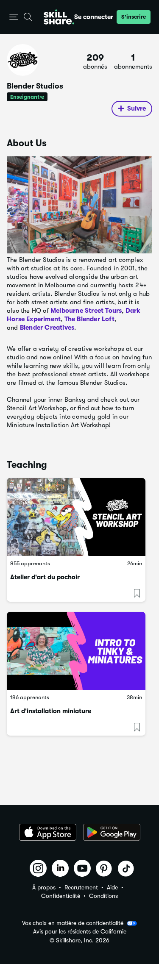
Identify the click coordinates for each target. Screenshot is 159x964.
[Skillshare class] (76, 517)
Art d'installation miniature (50, 711)
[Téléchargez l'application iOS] (47, 832)
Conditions (103, 895)
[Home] (59, 17)
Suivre (136, 108)
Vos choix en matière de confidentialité (72, 923)
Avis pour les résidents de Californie (79, 931)
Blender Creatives (47, 327)
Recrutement (81, 887)
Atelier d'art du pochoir (45, 577)
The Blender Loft (89, 319)
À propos (44, 887)
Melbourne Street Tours (86, 310)
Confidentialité (60, 895)
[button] (13, 17)
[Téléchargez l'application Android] (111, 832)
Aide (112, 887)
